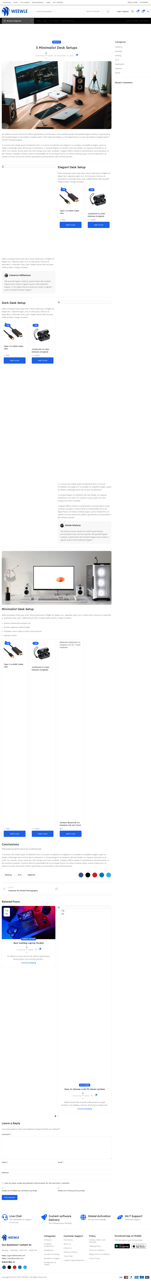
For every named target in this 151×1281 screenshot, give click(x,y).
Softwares (48, 1240)
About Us (67, 1244)
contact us (68, 1248)
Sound (86, 1085)
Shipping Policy (95, 1246)
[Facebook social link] (107, 2)
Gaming (25, 939)
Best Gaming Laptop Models (28, 943)
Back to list (56, 888)
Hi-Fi (19, 875)
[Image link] (11, 1237)
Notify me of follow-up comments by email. (19, 1190)
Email (61, 1162)
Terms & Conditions (97, 1250)
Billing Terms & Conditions (99, 1254)
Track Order (68, 1256)
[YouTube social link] (119, 2)
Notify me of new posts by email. (71, 1190)
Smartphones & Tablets (50, 1263)
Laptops (32, 939)
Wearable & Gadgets (52, 1258)
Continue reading (28, 963)
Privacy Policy (94, 1258)
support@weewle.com (13, 1255)
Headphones (49, 1250)
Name (5, 1162)
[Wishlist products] (132, 11)
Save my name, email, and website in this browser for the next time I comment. (37, 1183)
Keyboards (119, 64)
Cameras (118, 47)
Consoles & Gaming (51, 1254)
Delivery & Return (70, 1252)
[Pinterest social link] (123, 2)
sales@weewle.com (15, 1258)
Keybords (31, 875)
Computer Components (49, 1245)
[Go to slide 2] (57, 1116)
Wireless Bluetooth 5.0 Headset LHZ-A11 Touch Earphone (70, 825)
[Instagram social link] (115, 2)
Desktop (56, 42)
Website (5, 1172)
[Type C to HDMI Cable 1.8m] (71, 197)
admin (50, 55)
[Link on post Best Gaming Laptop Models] (28, 922)
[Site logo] (16, 11)
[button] (71, 225)
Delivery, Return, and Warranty (97, 1241)
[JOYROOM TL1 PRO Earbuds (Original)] (99, 199)
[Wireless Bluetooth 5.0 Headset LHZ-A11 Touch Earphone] (71, 730)
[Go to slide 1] (55, 1116)
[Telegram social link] (108, 875)
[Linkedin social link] (101, 875)
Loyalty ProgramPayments (74, 1260)
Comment (6, 1134)
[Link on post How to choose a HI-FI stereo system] (84, 995)
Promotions (68, 1240)
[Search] (108, 11)
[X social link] (111, 2)
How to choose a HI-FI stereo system (84, 1089)
